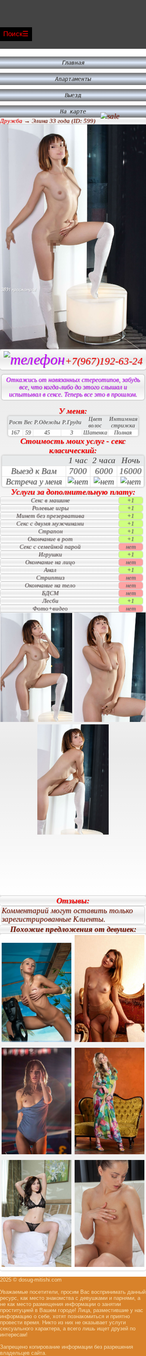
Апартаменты (73, 79)
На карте (73, 111)
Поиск (12, 34)
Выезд (73, 95)
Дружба (11, 121)
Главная (73, 62)
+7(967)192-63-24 (104, 360)
